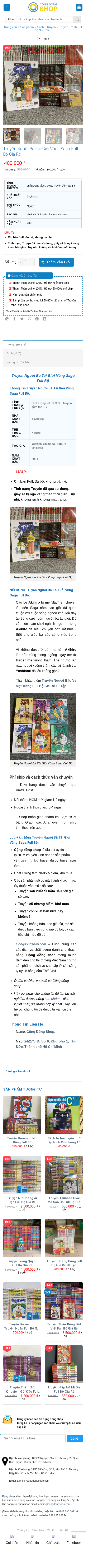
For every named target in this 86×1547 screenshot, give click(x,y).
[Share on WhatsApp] (7, 319)
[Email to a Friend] (29, 319)
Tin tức (51, 1530)
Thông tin (23, 1530)
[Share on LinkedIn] (44, 319)
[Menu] (7, 7)
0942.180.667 (66, 1511)
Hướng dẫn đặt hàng (19, 362)
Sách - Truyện (46, 27)
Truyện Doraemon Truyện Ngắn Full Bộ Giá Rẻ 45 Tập (22, 1326)
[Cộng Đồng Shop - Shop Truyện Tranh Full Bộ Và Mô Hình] (43, 7)
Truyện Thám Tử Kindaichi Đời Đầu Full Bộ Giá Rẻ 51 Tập (22, 1390)
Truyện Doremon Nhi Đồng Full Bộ (22, 1140)
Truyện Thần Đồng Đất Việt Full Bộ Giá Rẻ (64, 1326)
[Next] (76, 85)
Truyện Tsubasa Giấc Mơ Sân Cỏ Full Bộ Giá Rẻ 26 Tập (64, 1200)
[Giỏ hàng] (79, 7)
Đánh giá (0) (13, 353)
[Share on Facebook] (14, 319)
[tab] (43, 344)
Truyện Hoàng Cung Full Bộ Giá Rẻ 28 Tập (64, 1263)
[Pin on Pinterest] (37, 319)
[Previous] (10, 85)
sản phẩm (52, 998)
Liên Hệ (64, 1530)
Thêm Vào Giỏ (58, 262)
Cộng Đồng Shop (40, 1031)
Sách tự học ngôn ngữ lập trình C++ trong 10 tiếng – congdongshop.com (64, 1140)
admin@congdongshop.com (54, 1504)
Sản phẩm (27, 27)
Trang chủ (10, 27)
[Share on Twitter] (22, 319)
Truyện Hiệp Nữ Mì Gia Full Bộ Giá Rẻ (64, 1389)
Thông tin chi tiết (16, 344)
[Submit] (77, 19)
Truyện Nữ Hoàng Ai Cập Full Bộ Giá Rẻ (22, 1200)
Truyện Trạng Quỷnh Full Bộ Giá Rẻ (22, 1263)
